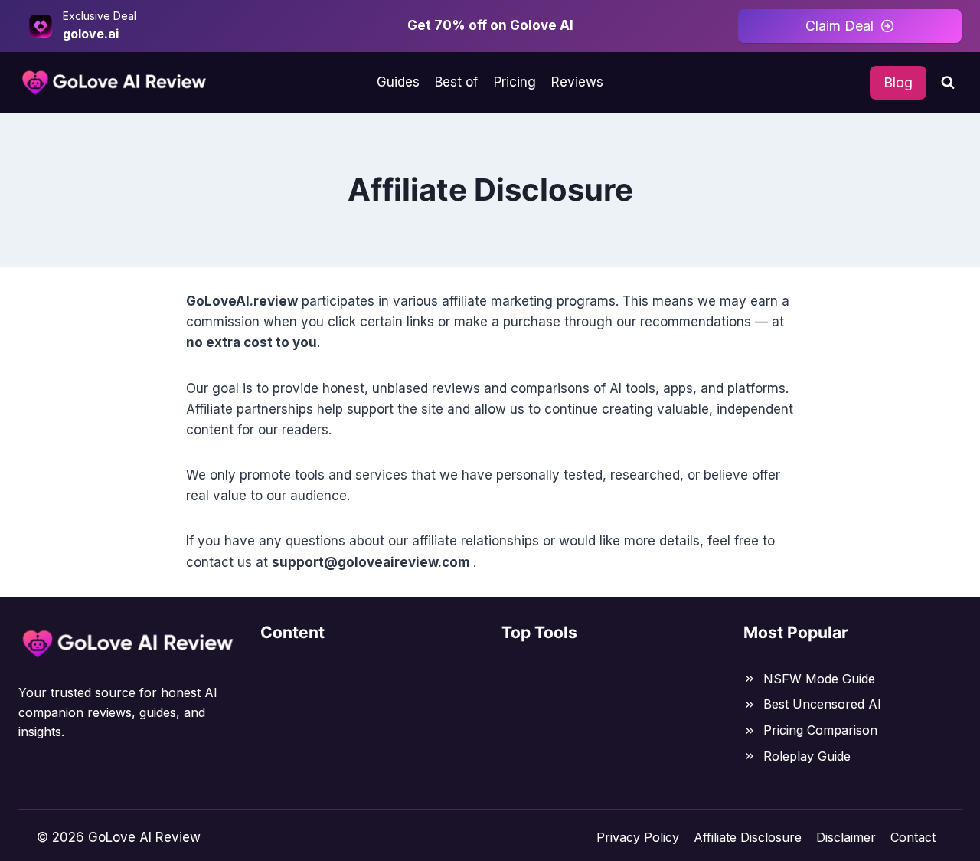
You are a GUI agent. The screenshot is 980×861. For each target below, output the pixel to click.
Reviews (577, 82)
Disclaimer (846, 837)
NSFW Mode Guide (819, 678)
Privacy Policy (637, 837)
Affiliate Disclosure (748, 837)
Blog (898, 82)
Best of (456, 82)
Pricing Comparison (820, 730)
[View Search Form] (948, 83)
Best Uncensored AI (822, 704)
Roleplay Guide (807, 756)
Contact (913, 837)
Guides (398, 82)
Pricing (515, 82)
